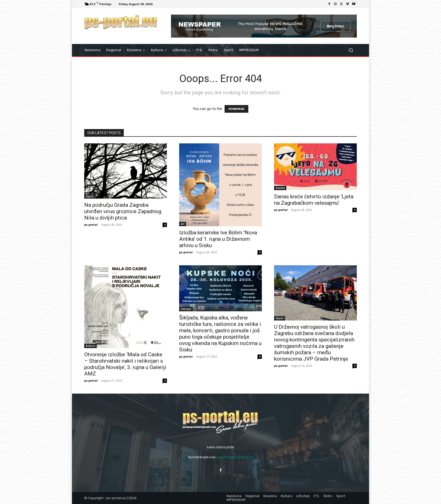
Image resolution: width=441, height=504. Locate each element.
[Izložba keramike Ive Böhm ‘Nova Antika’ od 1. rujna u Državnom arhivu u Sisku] (220, 184)
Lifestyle (186, 309)
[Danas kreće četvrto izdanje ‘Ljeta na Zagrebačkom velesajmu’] (315, 166)
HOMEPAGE (236, 109)
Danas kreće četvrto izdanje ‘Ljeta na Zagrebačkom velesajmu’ (313, 199)
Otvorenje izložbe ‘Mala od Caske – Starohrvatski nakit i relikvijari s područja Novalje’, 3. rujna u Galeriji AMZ (125, 364)
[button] (351, 50)
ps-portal (91, 224)
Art (183, 224)
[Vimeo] (348, 4)
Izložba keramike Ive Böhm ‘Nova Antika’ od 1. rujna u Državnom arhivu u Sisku (218, 239)
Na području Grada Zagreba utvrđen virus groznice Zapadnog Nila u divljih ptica (122, 211)
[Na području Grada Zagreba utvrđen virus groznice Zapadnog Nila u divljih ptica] (125, 171)
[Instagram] (335, 4)
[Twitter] (341, 4)
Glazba (280, 188)
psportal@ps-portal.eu (235, 457)
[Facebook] (329, 4)
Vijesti (90, 196)
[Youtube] (354, 4)
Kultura (90, 346)
